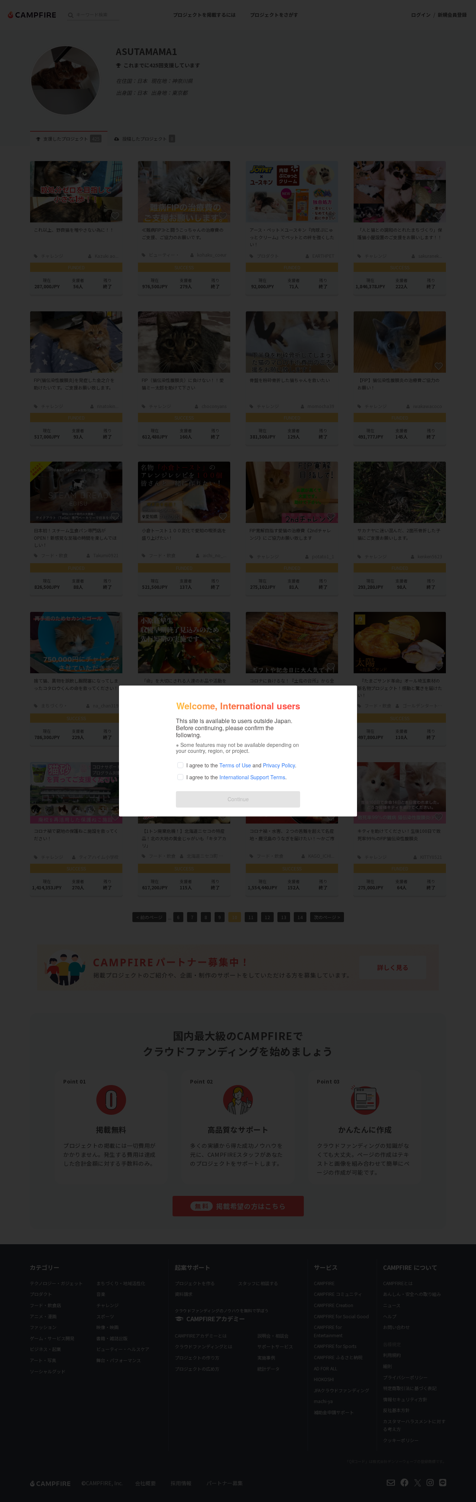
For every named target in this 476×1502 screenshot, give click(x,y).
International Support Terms (252, 777)
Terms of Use (235, 765)
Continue (238, 799)
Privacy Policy (279, 765)
